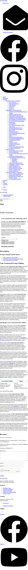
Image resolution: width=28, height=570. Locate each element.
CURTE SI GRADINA (14, 144)
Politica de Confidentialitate (9, 492)
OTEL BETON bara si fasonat (16, 115)
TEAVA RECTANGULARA (16, 150)
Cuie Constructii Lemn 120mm (10, 257)
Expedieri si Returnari (8, 489)
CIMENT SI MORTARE (15, 114)
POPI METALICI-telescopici (16, 176)
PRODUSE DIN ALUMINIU (13, 101)
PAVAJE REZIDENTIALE (15, 128)
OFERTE (5, 180)
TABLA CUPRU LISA (14, 169)
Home (4, 97)
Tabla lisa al (12, 106)
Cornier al (11, 107)
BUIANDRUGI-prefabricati (15, 129)
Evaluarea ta (3, 448)
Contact (5, 183)
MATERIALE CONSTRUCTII (13, 110)
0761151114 (6, 3)
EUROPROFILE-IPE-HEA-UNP (17, 157)
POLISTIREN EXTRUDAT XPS (17, 119)
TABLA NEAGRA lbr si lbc (16, 163)
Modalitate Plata (7, 488)
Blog (4, 181)
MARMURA (12, 145)
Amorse (11, 141)
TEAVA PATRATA (13, 152)
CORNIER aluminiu (14, 165)
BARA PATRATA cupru (15, 167)
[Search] (1, 201)
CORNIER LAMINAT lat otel (16, 164)
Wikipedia (16, 406)
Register (5, 189)
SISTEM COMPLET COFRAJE (14, 172)
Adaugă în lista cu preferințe (8, 242)
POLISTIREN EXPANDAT (16, 137)
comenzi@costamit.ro (8, 32)
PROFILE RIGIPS (13, 132)
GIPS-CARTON (13, 134)
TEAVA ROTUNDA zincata (16, 156)
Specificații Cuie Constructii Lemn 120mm (13, 258)
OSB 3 (10, 136)
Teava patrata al (12, 102)
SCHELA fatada (13, 177)
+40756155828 (6, 196)
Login (4, 187)
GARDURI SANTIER (14, 140)
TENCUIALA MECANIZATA (16, 146)
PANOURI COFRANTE (15, 175)
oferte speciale (12, 362)
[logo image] (3, 192)
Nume (2, 463)
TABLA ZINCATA (13, 171)
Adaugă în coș (5, 240)
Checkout (5, 184)
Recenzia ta (3, 450)
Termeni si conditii (7, 490)
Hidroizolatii (12, 122)
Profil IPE (14, 160)
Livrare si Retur (6, 493)
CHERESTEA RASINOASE (16, 117)
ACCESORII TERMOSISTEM (16, 138)
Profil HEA (14, 159)
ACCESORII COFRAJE (15, 179)
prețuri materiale (5, 340)
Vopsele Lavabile (13, 142)
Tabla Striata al (12, 105)
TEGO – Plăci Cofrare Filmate (16, 173)
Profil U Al (11, 109)
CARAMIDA (12, 123)
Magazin (5, 99)
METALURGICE (10, 149)
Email (2, 466)
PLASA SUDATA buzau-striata (16, 121)
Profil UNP (14, 161)
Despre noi (5, 98)
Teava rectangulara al (14, 103)
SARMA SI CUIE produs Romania (17, 118)
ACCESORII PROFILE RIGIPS (17, 133)
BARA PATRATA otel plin (15, 168)
